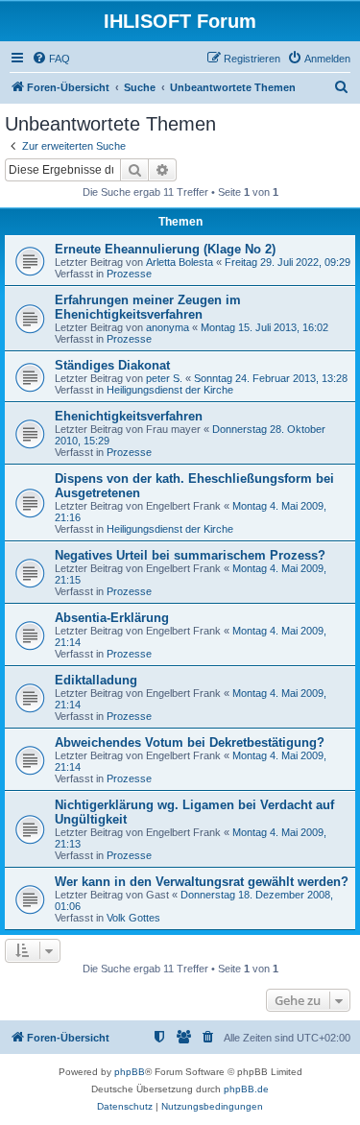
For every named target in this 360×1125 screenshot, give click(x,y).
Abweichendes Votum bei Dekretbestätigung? (189, 742)
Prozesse (129, 273)
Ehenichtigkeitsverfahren (129, 416)
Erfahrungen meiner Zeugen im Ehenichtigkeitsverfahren (148, 307)
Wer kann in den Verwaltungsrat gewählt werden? (201, 881)
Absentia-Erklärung (112, 617)
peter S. (164, 378)
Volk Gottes (133, 917)
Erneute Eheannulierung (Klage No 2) (165, 249)
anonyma (167, 327)
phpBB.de (246, 1089)
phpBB (129, 1071)
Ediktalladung (96, 680)
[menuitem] (51, 58)
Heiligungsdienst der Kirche (170, 389)
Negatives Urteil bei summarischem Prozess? (190, 555)
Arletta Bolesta (179, 262)
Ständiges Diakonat (112, 365)
